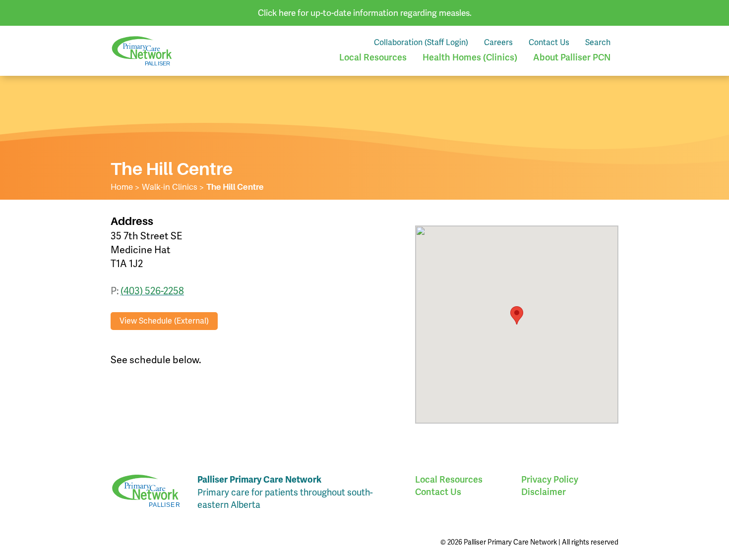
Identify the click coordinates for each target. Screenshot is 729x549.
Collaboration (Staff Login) (421, 42)
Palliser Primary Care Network (142, 51)
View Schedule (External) (164, 321)
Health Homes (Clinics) (470, 57)
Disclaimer (543, 491)
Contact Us (549, 42)
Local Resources (373, 57)
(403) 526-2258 (152, 290)
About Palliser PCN (571, 57)
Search (597, 42)
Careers (498, 42)
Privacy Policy (549, 479)
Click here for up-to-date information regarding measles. (365, 12)
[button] (516, 315)
